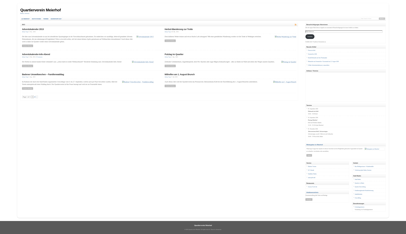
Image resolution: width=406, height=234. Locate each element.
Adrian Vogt (25, 31)
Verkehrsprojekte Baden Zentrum (363, 170)
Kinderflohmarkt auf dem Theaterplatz (317, 58)
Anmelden (310, 36)
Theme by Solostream (216, 229)
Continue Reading (27, 45)
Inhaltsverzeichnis (312, 192)
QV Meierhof (25, 18)
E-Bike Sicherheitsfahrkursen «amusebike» (319, 65)
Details (309, 155)
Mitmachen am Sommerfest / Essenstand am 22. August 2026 (323, 61)
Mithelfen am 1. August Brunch (180, 74)
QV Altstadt (311, 170)
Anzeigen (309, 199)
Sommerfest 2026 (312, 54)
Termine (45, 18)
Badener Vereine (312, 166)
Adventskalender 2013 (33, 29)
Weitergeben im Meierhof (314, 145)
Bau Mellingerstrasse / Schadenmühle (364, 166)
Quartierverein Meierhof (40, 10)
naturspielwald (311, 177)
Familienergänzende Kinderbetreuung (364, 190)
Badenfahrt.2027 (56, 18)
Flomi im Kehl (311, 50)
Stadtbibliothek (358, 194)
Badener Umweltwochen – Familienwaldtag (43, 74)
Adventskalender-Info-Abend (36, 54)
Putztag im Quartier (174, 54)
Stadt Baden (358, 179)
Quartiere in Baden (359, 183)
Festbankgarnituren (359, 207)
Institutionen (36, 18)
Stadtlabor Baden (312, 174)
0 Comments (39, 57)
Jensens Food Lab (312, 187)
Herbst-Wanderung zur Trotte (179, 29)
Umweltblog (358, 198)
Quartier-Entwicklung (360, 187)
